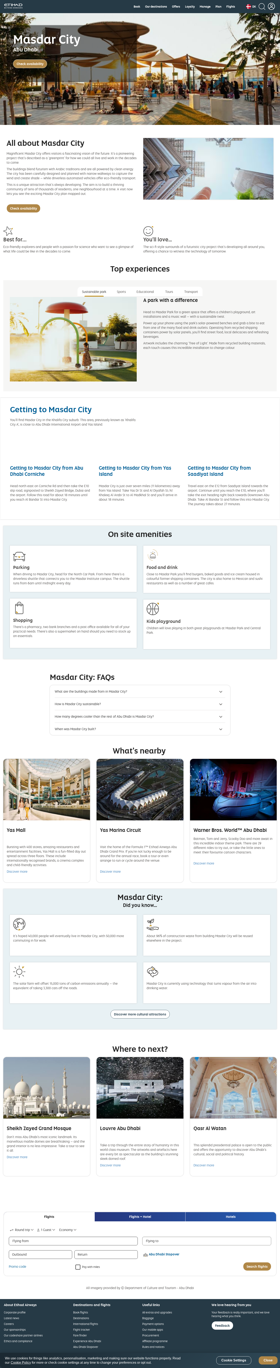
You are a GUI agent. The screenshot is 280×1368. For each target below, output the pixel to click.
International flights (85, 1324)
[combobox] (22, 1229)
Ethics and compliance (18, 1341)
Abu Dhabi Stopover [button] (164, 1254)
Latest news (11, 1318)
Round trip (22, 1230)
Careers (9, 1324)
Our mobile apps (152, 1329)
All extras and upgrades (157, 1312)
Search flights (257, 1266)
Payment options (153, 1324)
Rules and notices (153, 1347)
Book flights (80, 1312)
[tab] (49, 1216)
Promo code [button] (17, 1266)
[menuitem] (137, 6)
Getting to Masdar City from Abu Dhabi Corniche (46, 470)
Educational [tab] (145, 291)
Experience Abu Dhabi (87, 1341)
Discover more (17, 871)
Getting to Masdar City (51, 409)
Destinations (81, 1318)
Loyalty (190, 6)
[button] (251, 6)
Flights (230, 6)
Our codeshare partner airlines (23, 1335)
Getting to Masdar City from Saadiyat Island (219, 470)
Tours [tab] (169, 291)
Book (137, 6)
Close (268, 1360)
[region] (140, 1360)
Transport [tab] (191, 291)
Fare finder (80, 1335)
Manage (205, 6)
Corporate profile (15, 1312)
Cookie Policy (21, 1362)
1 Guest (46, 1230)
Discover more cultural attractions (140, 1014)
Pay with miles (91, 1266)
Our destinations (156, 6)
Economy (66, 1230)
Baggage (148, 1318)
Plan (218, 6)
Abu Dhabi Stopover (85, 1347)
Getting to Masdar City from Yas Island (135, 470)
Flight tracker (81, 1329)
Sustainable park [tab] (94, 291)
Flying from (21, 1241)
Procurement (150, 1335)
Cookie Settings (233, 1360)
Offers (176, 6)
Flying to (152, 1241)
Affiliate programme (155, 1341)
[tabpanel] (140, 342)
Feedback (222, 1325)
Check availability (30, 64)
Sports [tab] (121, 291)
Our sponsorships (15, 1329)
